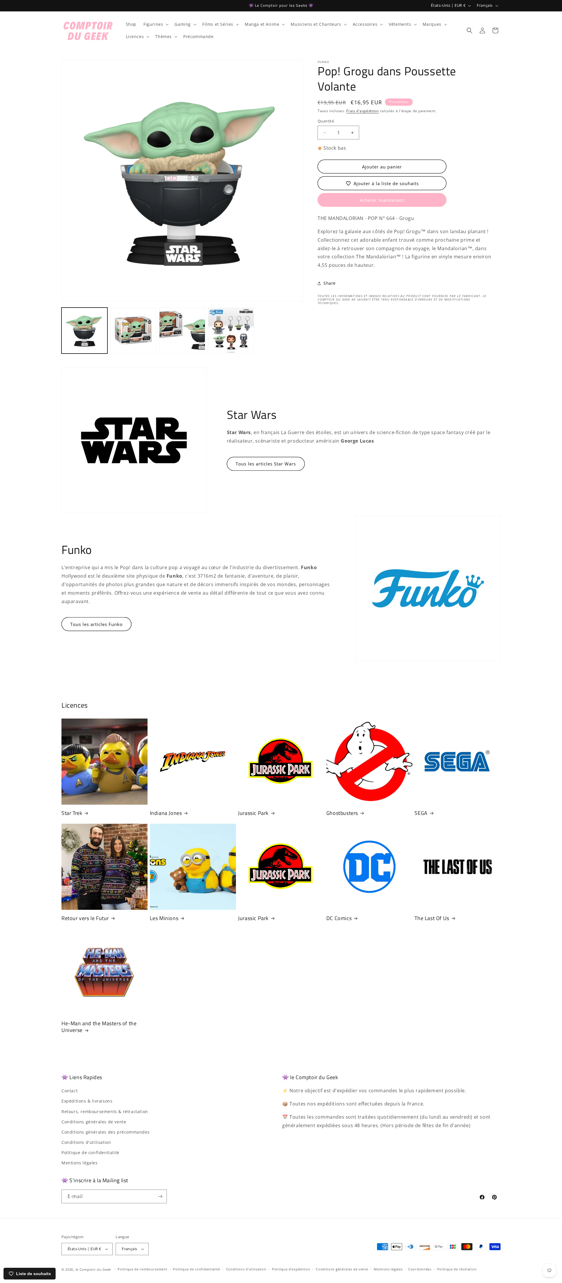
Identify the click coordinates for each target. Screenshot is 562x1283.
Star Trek (71, 813)
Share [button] (329, 283)
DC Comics (339, 918)
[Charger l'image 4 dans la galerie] (231, 331)
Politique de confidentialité (90, 1152)
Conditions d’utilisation (246, 1269)
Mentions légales (79, 1163)
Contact (69, 1090)
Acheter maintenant (382, 200)
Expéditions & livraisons (86, 1101)
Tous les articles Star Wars (266, 464)
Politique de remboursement (142, 1269)
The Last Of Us (431, 918)
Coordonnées (419, 1269)
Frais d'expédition (362, 110)
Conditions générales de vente (93, 1122)
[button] (155, 24)
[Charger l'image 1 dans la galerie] (84, 331)
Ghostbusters (342, 813)
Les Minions (164, 918)
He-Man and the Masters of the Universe (98, 1027)
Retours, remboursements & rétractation (104, 1111)
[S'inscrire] (160, 1196)
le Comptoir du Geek (93, 1269)
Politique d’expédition (291, 1269)
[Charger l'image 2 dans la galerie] (133, 331)
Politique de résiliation (457, 1269)
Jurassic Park (253, 813)
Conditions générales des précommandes (105, 1132)
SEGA (420, 813)
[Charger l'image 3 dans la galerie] (182, 331)
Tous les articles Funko (96, 624)
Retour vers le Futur (85, 918)
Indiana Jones (166, 813)
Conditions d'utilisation (86, 1142)
